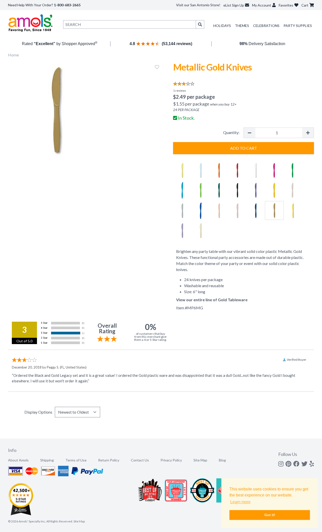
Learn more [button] (240, 502)
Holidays (222, 25)
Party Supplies (298, 25)
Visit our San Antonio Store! (198, 5)
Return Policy (108, 460)
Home (13, 54)
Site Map (200, 460)
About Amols (18, 460)
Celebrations (266, 25)
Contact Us (140, 460)
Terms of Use (76, 460)
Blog (222, 460)
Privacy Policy (171, 460)
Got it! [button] (269, 515)
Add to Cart (243, 148)
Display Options (38, 412)
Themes (242, 25)
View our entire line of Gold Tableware (212, 299)
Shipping (47, 460)
